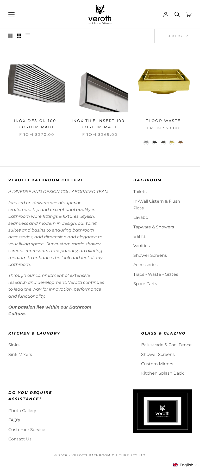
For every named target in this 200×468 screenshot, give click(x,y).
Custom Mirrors (157, 363)
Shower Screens (150, 255)
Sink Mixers (20, 354)
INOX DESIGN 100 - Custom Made (37, 123)
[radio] (145, 142)
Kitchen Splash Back (162, 373)
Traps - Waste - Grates (155, 274)
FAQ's (14, 420)
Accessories (145, 264)
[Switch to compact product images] (28, 36)
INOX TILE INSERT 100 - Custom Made (100, 123)
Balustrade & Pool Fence (166, 344)
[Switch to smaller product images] (19, 36)
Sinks (14, 344)
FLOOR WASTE (163, 120)
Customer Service (26, 429)
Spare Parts (145, 283)
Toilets (140, 191)
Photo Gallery (22, 410)
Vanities (141, 245)
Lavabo (140, 217)
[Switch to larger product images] (10, 36)
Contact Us (20, 439)
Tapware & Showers (153, 227)
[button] (186, 465)
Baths (139, 236)
